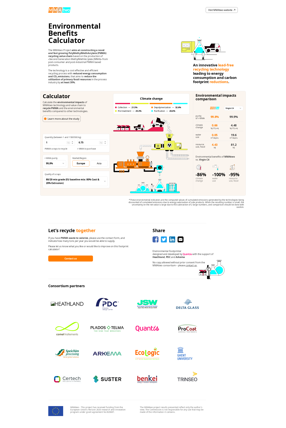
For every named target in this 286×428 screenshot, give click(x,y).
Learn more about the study (63, 118)
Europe (81, 163)
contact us (191, 265)
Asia (99, 163)
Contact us (70, 258)
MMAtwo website (220, 10)
